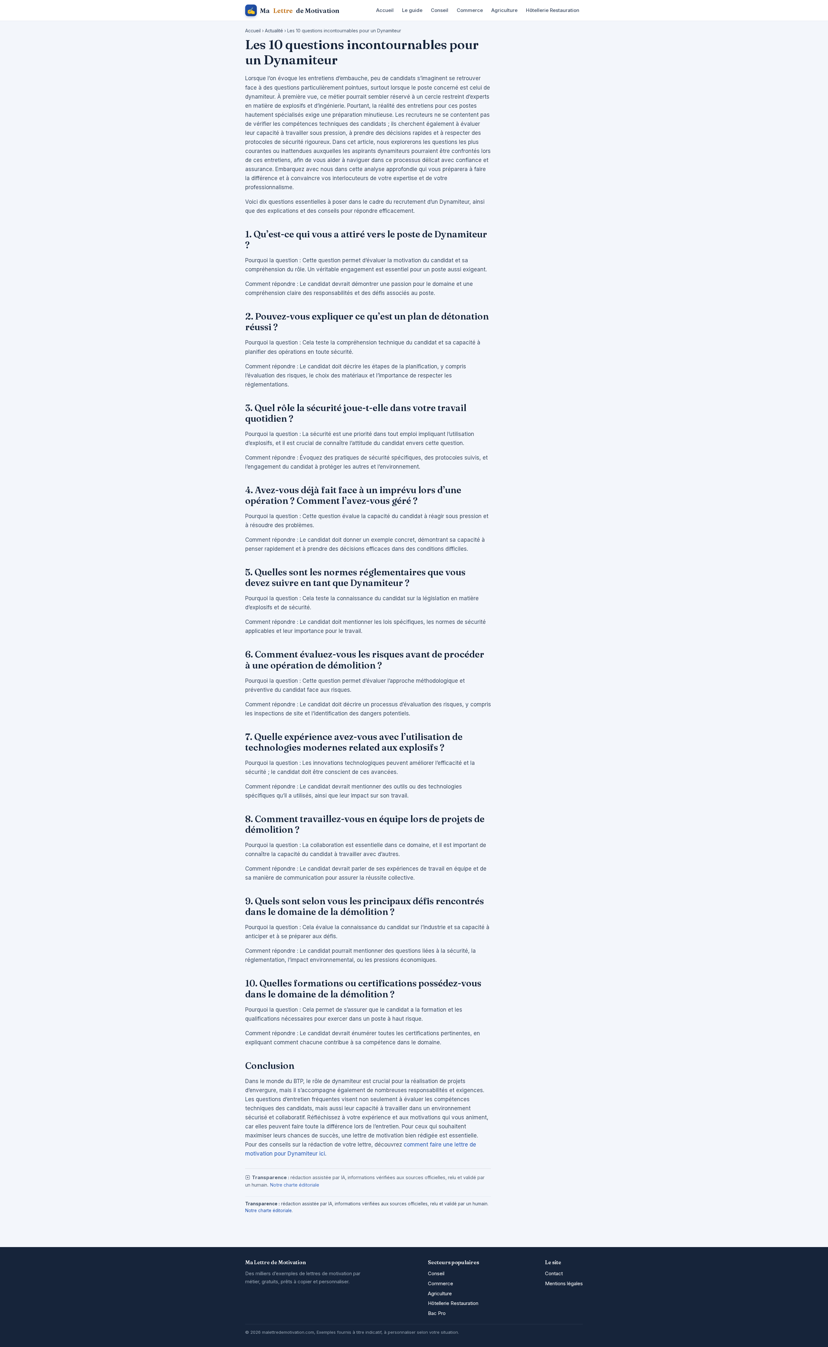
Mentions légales (564, 1283)
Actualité (274, 30)
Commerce (470, 10)
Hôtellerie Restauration (552, 10)
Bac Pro (437, 1313)
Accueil (385, 10)
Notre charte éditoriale (294, 1185)
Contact (554, 1273)
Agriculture (504, 10)
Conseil (439, 10)
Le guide (412, 10)
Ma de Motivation (293, 10)
